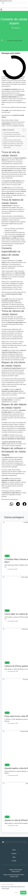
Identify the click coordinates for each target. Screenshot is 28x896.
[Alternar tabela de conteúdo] (23, 130)
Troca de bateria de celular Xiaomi (12, 134)
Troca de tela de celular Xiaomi (11, 132)
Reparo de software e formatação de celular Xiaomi (13, 146)
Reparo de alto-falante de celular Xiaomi (13, 143)
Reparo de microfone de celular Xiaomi (13, 141)
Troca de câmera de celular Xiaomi (12, 140)
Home (14, 850)
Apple (7, 556)
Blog (14, 857)
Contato (14, 860)
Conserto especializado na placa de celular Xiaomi (14, 137)
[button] (14, 7)
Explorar (14, 853)
